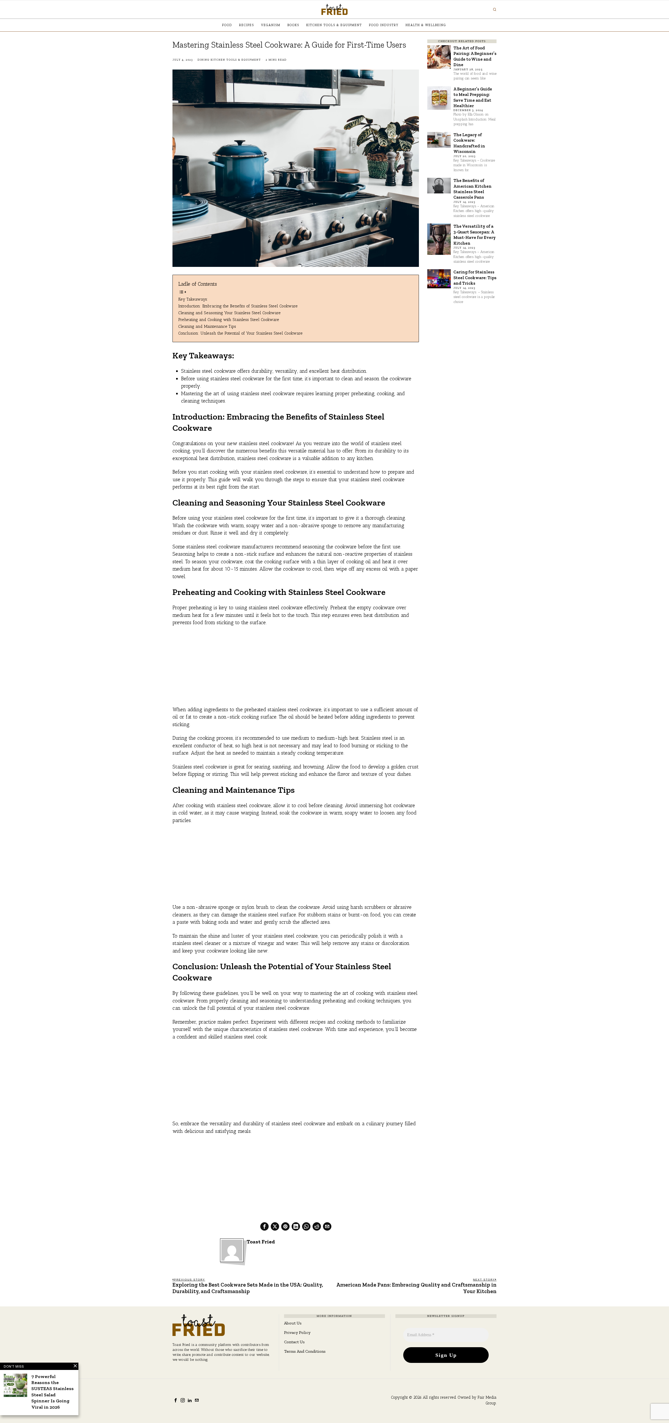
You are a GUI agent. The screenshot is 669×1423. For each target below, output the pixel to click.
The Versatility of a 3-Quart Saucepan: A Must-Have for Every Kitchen (474, 234)
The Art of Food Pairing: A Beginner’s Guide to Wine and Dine (475, 56)
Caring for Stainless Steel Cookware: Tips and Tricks (475, 277)
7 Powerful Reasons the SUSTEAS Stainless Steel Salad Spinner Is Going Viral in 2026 (52, 1392)
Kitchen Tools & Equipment (236, 59)
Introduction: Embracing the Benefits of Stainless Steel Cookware (238, 305)
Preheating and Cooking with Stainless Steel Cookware (228, 319)
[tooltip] (264, 1226)
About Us (293, 1323)
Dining (204, 59)
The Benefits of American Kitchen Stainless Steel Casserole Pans (472, 189)
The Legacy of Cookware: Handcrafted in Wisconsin (469, 143)
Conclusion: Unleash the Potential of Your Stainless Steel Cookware (240, 333)
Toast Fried (261, 1242)
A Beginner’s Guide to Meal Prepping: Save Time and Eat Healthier (472, 97)
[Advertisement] (295, 669)
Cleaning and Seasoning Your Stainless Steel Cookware (229, 312)
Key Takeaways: (193, 299)
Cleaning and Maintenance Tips (207, 326)
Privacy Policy (297, 1332)
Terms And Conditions (305, 1351)
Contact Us (294, 1341)
